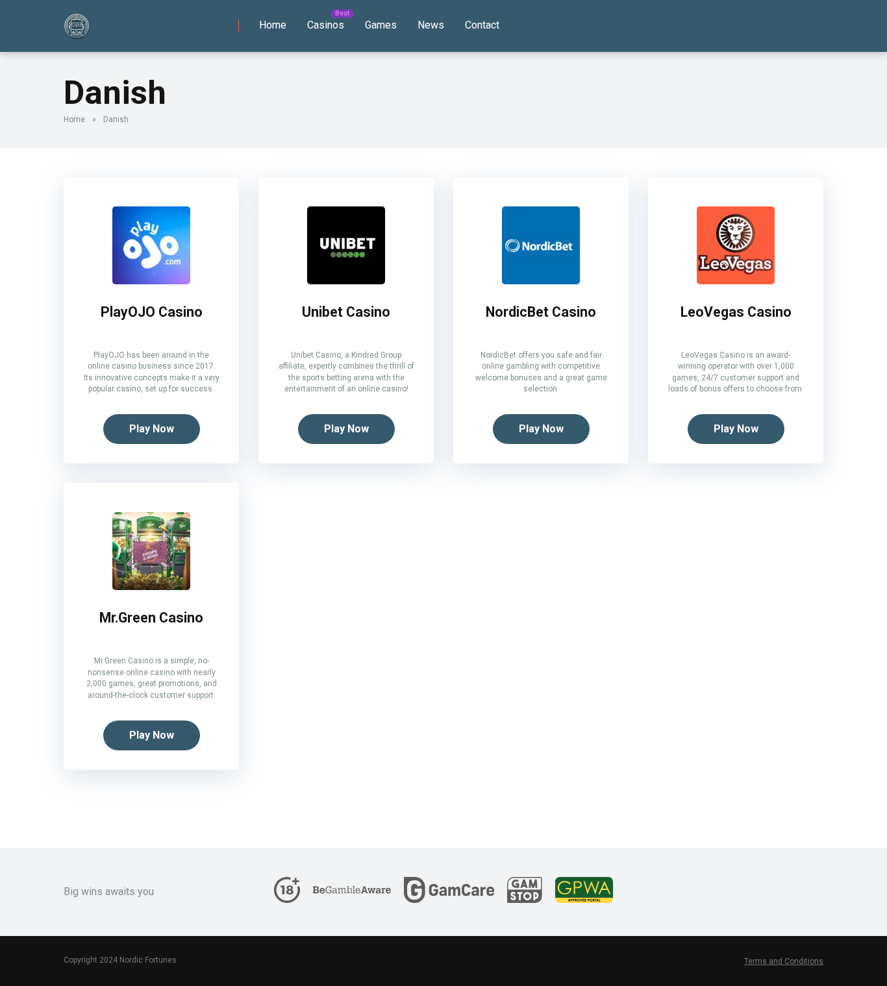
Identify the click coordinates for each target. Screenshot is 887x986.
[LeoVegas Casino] (736, 281)
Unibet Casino (346, 312)
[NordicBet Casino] (541, 281)
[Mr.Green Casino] (151, 586)
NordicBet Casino (541, 312)
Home (272, 25)
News (431, 25)
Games (381, 25)
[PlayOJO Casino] (151, 281)
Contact (482, 25)
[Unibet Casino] (346, 281)
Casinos (325, 25)
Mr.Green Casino (151, 618)
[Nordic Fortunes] (77, 21)
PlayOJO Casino (152, 312)
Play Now (151, 429)
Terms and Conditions (783, 961)
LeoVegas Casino (736, 312)
